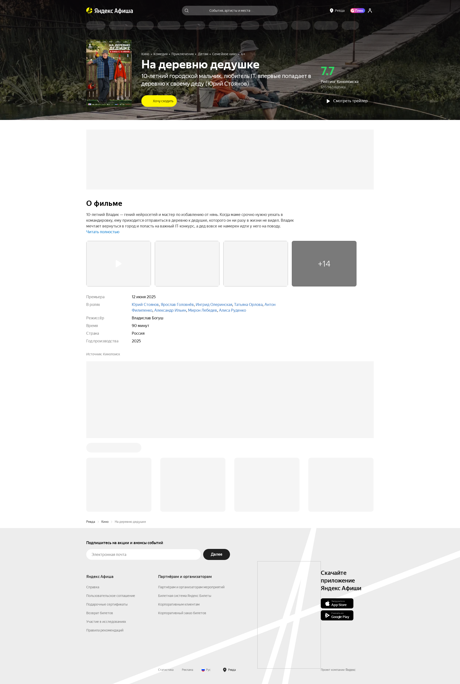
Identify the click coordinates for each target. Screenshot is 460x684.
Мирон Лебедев (202, 310)
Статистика (165, 670)
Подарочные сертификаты (107, 604)
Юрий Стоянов (145, 304)
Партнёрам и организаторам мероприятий (191, 587)
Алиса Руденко (232, 310)
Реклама (187, 670)
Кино (105, 521)
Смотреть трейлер (350, 101)
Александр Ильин (170, 310)
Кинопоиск (111, 354)
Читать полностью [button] (102, 232)
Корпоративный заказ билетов (182, 613)
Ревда (90, 521)
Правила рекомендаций (104, 630)
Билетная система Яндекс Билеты (184, 596)
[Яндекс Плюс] (357, 10)
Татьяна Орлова (248, 304)
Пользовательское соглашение (110, 596)
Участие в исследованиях (106, 622)
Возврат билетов (99, 613)
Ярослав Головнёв (177, 304)
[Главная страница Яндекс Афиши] (89, 10)
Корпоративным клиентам (179, 604)
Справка (92, 587)
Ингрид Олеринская (214, 304)
